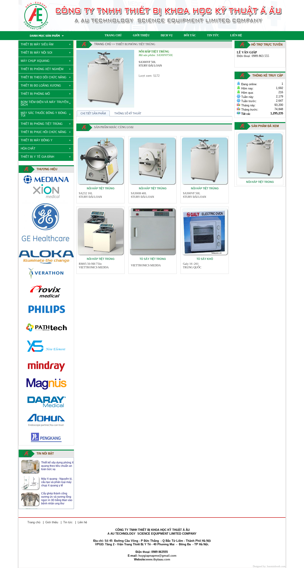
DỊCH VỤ (167, 35)
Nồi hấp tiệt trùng (100, 188)
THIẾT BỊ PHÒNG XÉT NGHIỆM (42, 69)
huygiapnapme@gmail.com (157, 555)
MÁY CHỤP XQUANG (35, 61)
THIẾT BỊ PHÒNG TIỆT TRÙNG (42, 123)
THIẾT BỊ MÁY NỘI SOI (36, 52)
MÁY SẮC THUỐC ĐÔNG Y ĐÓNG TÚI (44, 114)
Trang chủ (102, 44)
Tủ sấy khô (205, 259)
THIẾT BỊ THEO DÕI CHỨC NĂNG (43, 77)
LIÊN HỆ (236, 35)
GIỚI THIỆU (141, 35)
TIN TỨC (213, 35)
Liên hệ (82, 522)
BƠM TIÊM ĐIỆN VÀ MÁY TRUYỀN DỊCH (44, 103)
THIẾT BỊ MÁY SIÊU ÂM (37, 44)
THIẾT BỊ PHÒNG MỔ (35, 93)
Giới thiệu (51, 522)
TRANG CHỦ (113, 35)
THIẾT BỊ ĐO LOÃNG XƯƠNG (41, 85)
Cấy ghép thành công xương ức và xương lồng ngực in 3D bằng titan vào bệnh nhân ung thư (56, 482)
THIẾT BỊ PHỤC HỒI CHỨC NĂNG (43, 132)
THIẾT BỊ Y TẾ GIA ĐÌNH (37, 156)
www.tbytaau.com (158, 559)
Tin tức (68, 522)
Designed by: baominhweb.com (269, 566)
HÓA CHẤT (28, 148)
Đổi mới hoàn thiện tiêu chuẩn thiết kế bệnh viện (56, 498)
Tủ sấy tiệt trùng (153, 259)
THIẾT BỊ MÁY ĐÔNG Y (37, 140)
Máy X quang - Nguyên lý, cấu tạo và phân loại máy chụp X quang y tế (56, 466)
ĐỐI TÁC (190, 35)
